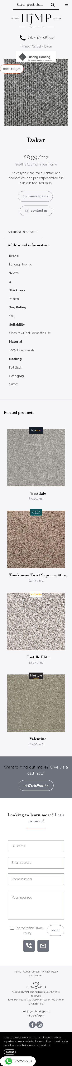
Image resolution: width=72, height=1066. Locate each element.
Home (24, 46)
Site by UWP (36, 975)
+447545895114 (36, 785)
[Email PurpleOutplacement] (43, 946)
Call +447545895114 (40, 37)
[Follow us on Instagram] (39, 1024)
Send (56, 930)
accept (10, 1051)
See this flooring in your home (36, 164)
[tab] (23, 232)
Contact (36, 971)
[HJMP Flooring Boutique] (36, 21)
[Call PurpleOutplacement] (29, 946)
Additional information (23, 232)
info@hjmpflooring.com (36, 1011)
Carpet (36, 46)
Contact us (38, 210)
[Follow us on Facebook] (32, 1024)
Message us (37, 196)
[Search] (53, 5)
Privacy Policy (50, 971)
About (26, 971)
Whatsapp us (22, 1061)
